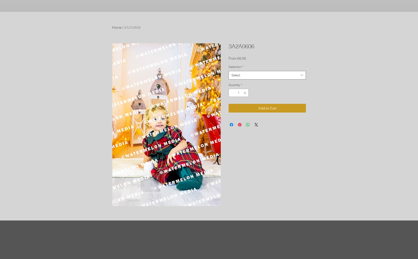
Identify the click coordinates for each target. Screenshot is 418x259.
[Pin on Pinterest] (239, 124)
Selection (236, 67)
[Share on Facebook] (231, 124)
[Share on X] (256, 124)
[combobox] (267, 75)
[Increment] (245, 93)
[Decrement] (232, 93)
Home (116, 27)
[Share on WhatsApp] (248, 124)
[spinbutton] (239, 93)
